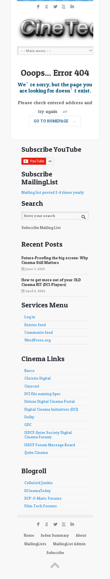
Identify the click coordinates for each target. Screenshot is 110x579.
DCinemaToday (37, 491)
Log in (29, 317)
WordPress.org (37, 340)
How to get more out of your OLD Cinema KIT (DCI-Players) (51, 282)
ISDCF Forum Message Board (49, 445)
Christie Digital (37, 378)
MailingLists (35, 544)
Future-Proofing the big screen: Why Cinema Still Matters (54, 260)
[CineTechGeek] (55, 28)
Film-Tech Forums (40, 506)
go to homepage (55, 120)
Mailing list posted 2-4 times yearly (52, 192)
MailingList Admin (69, 544)
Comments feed (38, 332)
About (81, 535)
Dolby (29, 417)
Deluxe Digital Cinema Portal (49, 401)
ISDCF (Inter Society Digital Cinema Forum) (48, 434)
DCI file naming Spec (42, 394)
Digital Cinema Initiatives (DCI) (51, 409)
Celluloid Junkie (38, 483)
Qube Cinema (36, 452)
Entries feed (35, 325)
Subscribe (55, 553)
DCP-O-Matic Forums (43, 498)
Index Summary (55, 535)
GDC (28, 425)
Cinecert (31, 386)
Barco (29, 370)
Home (29, 535)
